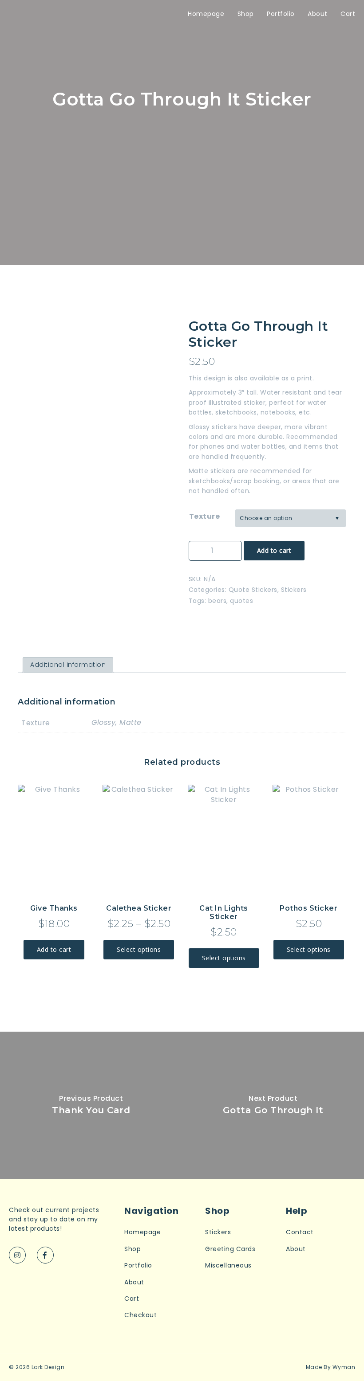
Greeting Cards (230, 1249)
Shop (245, 14)
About (318, 14)
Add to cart (274, 550)
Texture (204, 516)
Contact (300, 1232)
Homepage (206, 14)
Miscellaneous (228, 1265)
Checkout (140, 1315)
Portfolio (281, 14)
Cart (347, 14)
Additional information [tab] (68, 664)
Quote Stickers (253, 589)
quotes (241, 600)
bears (217, 600)
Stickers (294, 589)
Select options (139, 949)
